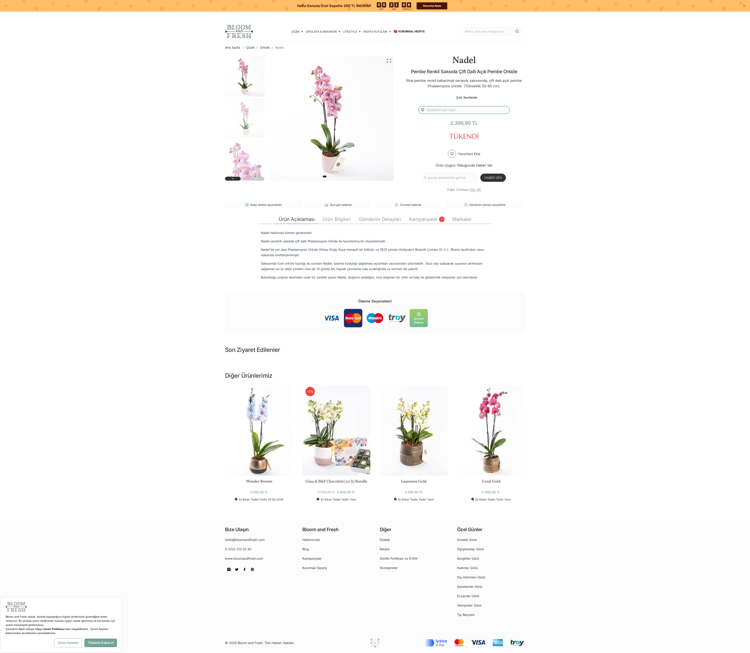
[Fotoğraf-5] (339, 177)
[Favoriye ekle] (452, 154)
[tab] (297, 219)
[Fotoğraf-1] (328, 177)
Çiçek (250, 47)
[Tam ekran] (389, 60)
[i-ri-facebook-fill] (244, 572)
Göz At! (475, 190)
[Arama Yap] (517, 31)
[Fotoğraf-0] (325, 177)
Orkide (265, 47)
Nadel (279, 47)
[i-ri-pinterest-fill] (252, 572)
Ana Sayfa (233, 47)
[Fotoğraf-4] (337, 177)
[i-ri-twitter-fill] (237, 572)
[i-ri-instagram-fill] (229, 572)
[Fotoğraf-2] (331, 177)
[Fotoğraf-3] (334, 177)
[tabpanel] (375, 255)
